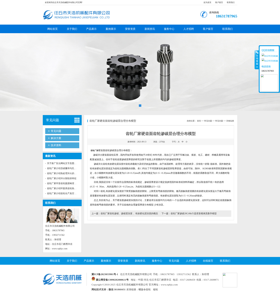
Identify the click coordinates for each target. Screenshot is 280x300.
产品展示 (91, 29)
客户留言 (219, 2)
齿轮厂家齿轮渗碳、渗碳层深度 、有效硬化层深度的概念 (129, 213)
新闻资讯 (150, 29)
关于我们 (72, 29)
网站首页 (52, 29)
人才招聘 (188, 29)
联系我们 (231, 2)
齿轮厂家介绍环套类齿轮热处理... (64, 188)
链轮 (155, 289)
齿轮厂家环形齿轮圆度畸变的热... (64, 183)
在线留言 (208, 260)
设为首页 (207, 2)
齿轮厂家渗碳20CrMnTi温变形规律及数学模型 (194, 213)
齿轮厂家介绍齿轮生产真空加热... (64, 193)
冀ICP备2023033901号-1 (105, 274)
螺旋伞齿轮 (145, 289)
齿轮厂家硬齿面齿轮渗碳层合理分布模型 (112, 120)
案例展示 (111, 29)
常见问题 (52, 120)
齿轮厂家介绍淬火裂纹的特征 (61, 178)
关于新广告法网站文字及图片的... (64, 163)
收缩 (257, 59)
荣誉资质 (130, 29)
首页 (199, 121)
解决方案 (56, 138)
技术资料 (56, 145)
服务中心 (169, 29)
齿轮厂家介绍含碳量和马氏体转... (64, 168)
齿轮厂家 (94, 150)
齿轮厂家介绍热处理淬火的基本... (64, 173)
